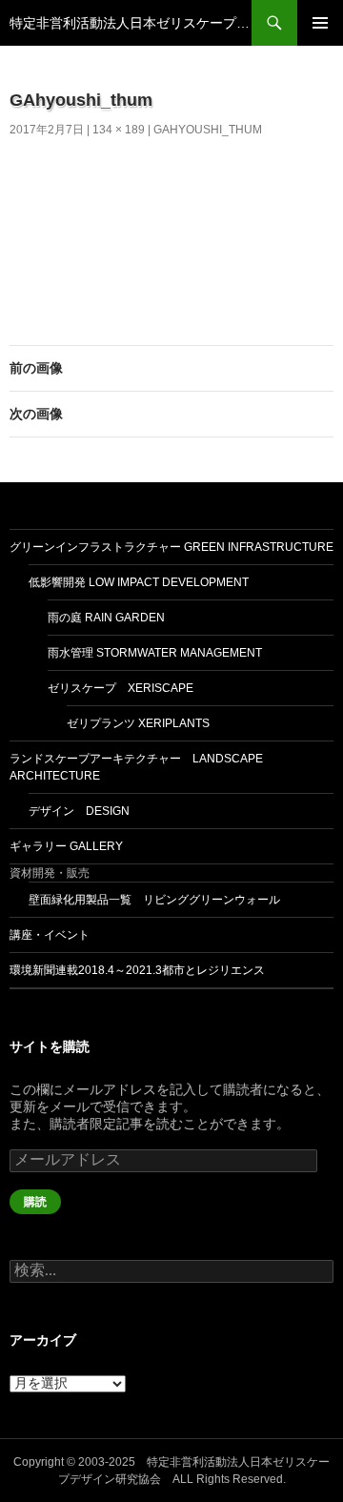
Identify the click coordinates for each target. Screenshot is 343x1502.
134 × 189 (118, 129)
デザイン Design (79, 811)
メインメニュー (320, 23)
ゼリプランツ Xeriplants (138, 723)
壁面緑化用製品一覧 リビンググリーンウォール (154, 899)
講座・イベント (50, 935)
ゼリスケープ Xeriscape (120, 688)
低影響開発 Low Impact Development (139, 582)
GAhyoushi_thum (207, 129)
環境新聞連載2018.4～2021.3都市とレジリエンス (137, 970)
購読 (35, 1202)
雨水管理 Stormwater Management (155, 653)
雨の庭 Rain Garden (106, 617)
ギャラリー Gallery (66, 846)
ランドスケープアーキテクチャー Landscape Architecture (136, 767)
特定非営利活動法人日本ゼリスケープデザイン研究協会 (131, 22)
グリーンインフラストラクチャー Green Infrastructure (171, 547)
